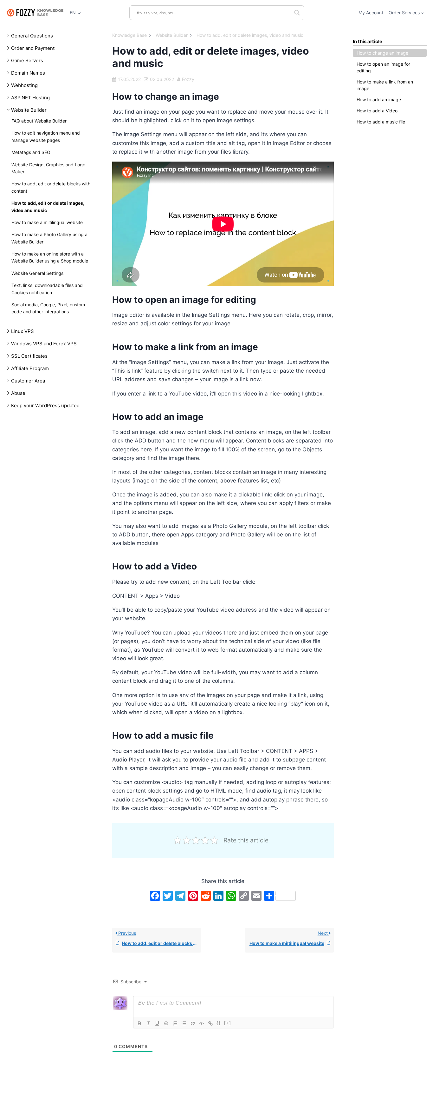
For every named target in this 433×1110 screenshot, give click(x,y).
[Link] (210, 1023)
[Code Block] (201, 1023)
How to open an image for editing (383, 67)
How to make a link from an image (385, 85)
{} (219, 1022)
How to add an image (379, 99)
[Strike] (166, 1023)
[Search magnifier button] (297, 12)
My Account (371, 12)
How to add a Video (377, 110)
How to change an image (382, 53)
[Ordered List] (175, 1023)
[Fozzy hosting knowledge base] (34, 12)
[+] (227, 1022)
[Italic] (148, 1023)
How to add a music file (381, 121)
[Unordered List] (183, 1023)
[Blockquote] (192, 1023)
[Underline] (157, 1023)
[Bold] (139, 1023)
